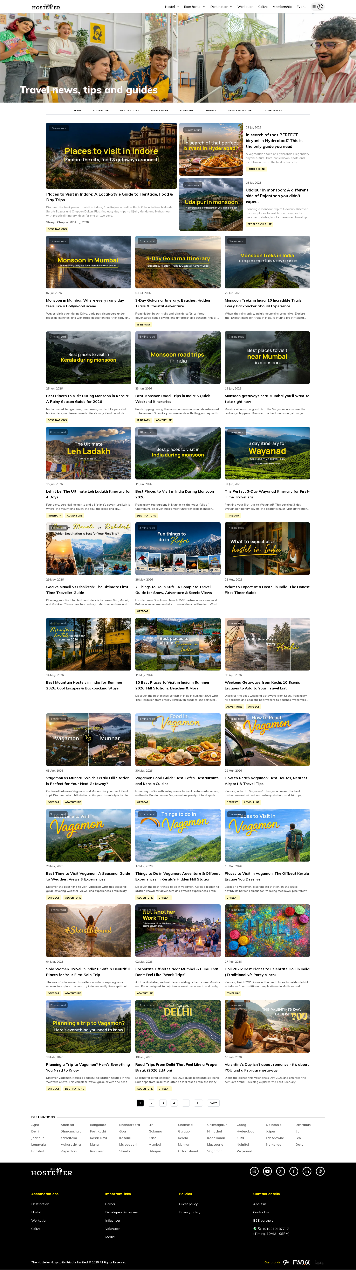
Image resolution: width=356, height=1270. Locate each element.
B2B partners (263, 1220)
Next (213, 1103)
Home (77, 110)
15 (198, 1103)
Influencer (112, 1220)
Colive (36, 1229)
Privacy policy (189, 1212)
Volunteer (112, 1229)
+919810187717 (275, 1229)
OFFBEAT (210, 110)
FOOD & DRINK (160, 110)
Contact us (261, 1212)
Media (110, 1237)
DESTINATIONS (129, 110)
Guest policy (188, 1204)
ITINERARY (186, 110)
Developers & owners (121, 1212)
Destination (40, 1204)
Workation (39, 1220)
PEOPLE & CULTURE (240, 110)
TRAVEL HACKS (272, 110)
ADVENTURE (101, 110)
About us (260, 1204)
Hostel (36, 1212)
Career (110, 1204)
